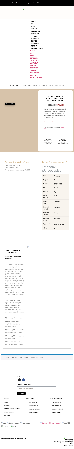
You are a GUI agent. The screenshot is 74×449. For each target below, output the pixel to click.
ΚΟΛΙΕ (32, 56)
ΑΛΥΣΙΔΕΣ (33, 65)
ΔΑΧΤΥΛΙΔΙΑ (34, 63)
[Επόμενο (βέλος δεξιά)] (70, 224)
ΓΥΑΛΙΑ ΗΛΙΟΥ (34, 73)
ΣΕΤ (31, 53)
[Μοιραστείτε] (72, 2)
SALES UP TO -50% (37, 48)
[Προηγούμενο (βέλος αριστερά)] (3, 224)
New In (32, 51)
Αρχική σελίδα (15, 86)
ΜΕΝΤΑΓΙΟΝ (34, 68)
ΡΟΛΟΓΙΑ (33, 75)
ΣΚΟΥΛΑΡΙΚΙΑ (34, 60)
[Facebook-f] (23, 379)
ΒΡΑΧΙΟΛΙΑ (33, 58)
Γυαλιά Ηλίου (26, 86)
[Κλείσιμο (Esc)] (68, 2)
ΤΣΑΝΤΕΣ (33, 70)
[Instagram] (19, 379)
